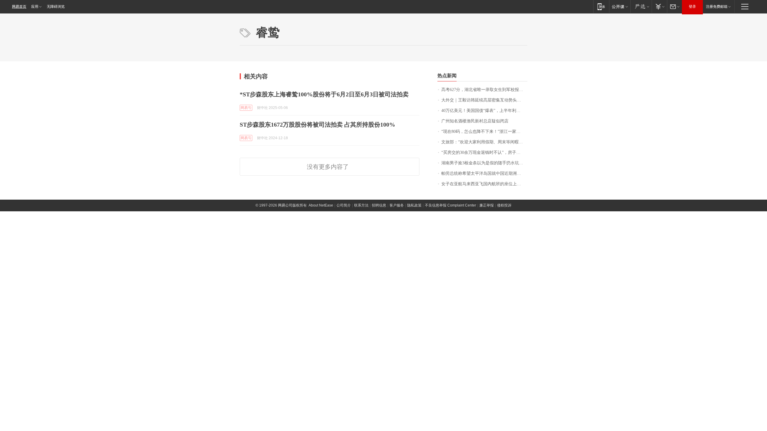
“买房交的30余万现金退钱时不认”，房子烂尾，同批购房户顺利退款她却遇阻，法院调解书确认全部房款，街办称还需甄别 (484, 152)
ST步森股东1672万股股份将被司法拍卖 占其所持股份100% (317, 124)
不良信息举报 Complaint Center (450, 205)
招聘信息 (379, 205)
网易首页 (19, 6)
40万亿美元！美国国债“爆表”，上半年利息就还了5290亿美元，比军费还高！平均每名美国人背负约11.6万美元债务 (484, 110)
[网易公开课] (619, 6)
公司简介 (343, 205)
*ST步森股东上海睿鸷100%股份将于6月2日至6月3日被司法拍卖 (324, 94)
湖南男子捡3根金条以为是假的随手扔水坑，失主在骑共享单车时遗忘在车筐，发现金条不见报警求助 (484, 163)
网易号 (246, 108)
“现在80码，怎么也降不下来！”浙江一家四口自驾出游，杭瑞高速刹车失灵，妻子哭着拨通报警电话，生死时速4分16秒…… (484, 131)
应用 (34, 6)
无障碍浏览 (56, 6)
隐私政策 (414, 205)
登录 (692, 6)
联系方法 (361, 205)
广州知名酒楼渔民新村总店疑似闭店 (474, 121)
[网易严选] (641, 6)
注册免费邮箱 (716, 6)
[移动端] (601, 6)
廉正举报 (486, 205)
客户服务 (396, 205)
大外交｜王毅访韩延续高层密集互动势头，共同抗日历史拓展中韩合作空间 (484, 100)
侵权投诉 (504, 205)
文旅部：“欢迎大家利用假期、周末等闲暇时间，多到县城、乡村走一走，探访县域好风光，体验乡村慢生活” (484, 142)
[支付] (659, 6)
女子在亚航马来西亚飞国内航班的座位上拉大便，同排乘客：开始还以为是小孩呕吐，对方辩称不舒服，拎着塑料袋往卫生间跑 (484, 184)
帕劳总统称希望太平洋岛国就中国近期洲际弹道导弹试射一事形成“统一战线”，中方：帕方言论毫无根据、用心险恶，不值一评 (484, 173)
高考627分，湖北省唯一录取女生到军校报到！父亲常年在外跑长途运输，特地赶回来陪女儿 (484, 89)
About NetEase (321, 205)
